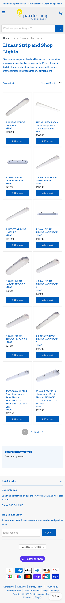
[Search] (59, 28)
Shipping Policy (14, 590)
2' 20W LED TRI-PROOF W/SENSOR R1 (47, 284)
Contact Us (8, 587)
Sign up (48, 532)
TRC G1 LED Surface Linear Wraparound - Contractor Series (47, 125)
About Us (21, 587)
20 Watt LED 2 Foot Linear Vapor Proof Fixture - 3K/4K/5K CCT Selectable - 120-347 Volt (47, 397)
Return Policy (52, 587)
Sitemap (55, 590)
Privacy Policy (35, 587)
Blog (45, 590)
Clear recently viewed (14, 456)
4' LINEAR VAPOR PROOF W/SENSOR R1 (47, 339)
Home (6, 38)
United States (31, 547)
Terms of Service (32, 590)
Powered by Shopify (32, 597)
